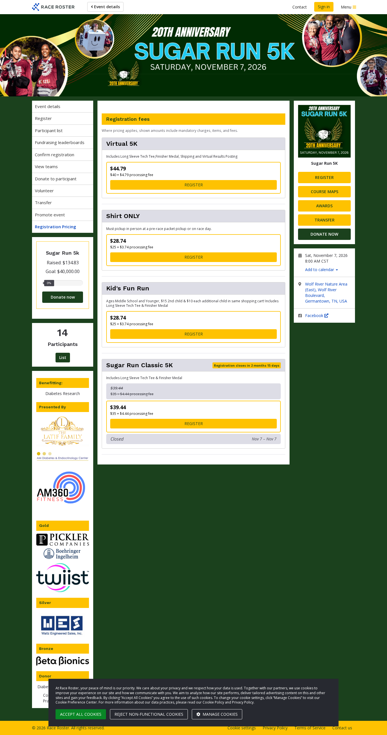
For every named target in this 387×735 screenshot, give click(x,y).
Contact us (342, 727)
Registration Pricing (55, 226)
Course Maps (324, 191)
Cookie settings (241, 727)
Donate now (63, 297)
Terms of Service (310, 727)
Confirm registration (54, 154)
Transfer (43, 202)
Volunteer (44, 190)
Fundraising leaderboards (59, 142)
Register (43, 118)
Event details (106, 6)
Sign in (324, 6)
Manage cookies (219, 714)
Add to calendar (320, 269)
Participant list (49, 130)
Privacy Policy (275, 727)
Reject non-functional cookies (148, 714)
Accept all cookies (80, 714)
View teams (46, 166)
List (62, 357)
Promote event (50, 214)
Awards (324, 205)
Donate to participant (55, 178)
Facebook (314, 315)
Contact (299, 7)
